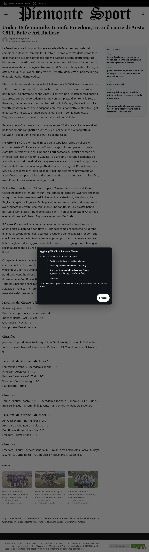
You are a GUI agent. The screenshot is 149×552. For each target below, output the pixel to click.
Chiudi (103, 298)
